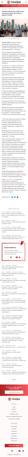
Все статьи (14, 440)
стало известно (10, 179)
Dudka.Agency (17, 454)
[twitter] (11, 257)
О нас (14, 407)
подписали (22, 173)
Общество (14, 433)
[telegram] (5, 257)
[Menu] (26, 2)
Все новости (6, 5)
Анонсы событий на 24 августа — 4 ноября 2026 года (13, 347)
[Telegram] (12, 197)
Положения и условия (14, 418)
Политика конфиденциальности (14, 416)
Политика (13, 5)
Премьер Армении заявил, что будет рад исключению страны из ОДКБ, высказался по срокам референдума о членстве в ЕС (14, 302)
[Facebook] (15, 197)
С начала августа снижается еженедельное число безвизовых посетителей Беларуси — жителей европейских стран (13, 340)
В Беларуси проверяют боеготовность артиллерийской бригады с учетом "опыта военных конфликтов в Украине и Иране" (14, 310)
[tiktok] (19, 257)
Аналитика (14, 436)
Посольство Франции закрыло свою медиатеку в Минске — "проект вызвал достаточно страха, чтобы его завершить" (13, 215)
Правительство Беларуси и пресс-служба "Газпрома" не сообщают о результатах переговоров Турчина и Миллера (14, 230)
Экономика (20, 5)
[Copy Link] (17, 197)
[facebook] (8, 257)
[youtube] (17, 257)
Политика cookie (14, 414)
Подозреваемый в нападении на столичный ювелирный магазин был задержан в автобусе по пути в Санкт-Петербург (14, 325)
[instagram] (14, 257)
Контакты (14, 411)
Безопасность (14, 438)
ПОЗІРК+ (14, 409)
